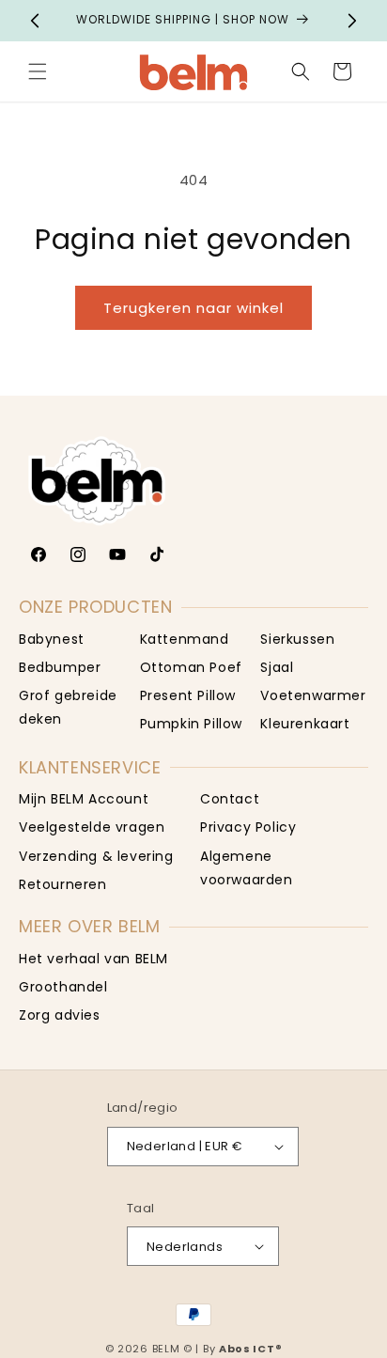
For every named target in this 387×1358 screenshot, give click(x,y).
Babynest (52, 639)
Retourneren (63, 884)
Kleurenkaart (304, 723)
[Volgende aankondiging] (352, 20)
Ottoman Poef (191, 667)
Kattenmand (184, 639)
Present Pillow (188, 695)
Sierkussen (297, 639)
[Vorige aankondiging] (34, 20)
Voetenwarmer (312, 695)
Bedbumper (60, 667)
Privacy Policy (248, 827)
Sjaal (276, 667)
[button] (37, 71)
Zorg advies (60, 1015)
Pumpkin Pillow (191, 723)
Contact (229, 798)
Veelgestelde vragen (91, 827)
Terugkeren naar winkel (193, 308)
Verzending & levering (96, 856)
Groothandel (63, 986)
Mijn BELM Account (83, 798)
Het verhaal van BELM (93, 958)
